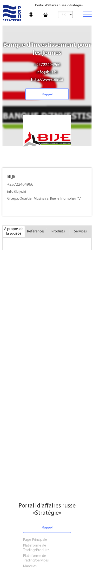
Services (80, 231)
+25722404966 (47, 65)
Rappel (47, 94)
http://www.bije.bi (47, 80)
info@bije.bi (47, 72)
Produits (58, 231)
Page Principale (35, 540)
